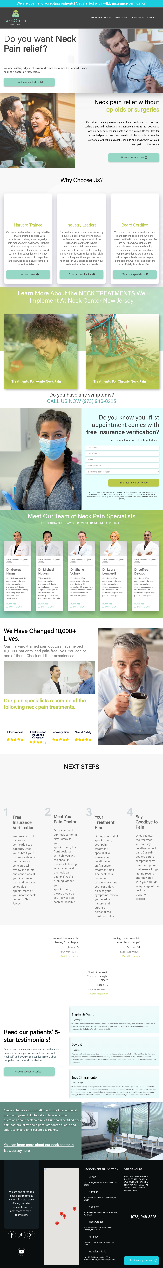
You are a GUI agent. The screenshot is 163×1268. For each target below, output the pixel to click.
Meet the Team (99, 18)
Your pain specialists (133, 274)
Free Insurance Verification (134, 482)
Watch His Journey (99, 993)
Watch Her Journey (70, 956)
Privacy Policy (118, 494)
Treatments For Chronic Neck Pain (119, 381)
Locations (135, 18)
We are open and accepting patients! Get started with (81, 3)
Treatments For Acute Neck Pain (36, 381)
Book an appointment (141, 1260)
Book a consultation (28, 82)
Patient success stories (28, 1072)
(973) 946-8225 (143, 1217)
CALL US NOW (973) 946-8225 (81, 401)
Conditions (120, 18)
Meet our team (26, 274)
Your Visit (152, 18)
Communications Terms (98, 494)
